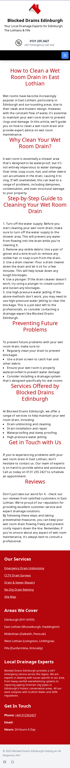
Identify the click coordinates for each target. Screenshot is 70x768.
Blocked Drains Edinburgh (35, 20)
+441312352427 (25, 715)
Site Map (10, 597)
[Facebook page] (4, 762)
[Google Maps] (12, 762)
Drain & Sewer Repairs (19, 582)
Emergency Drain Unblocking (24, 568)
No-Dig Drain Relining (19, 590)
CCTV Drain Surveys (17, 575)
